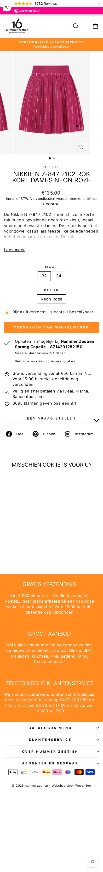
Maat (51, 267)
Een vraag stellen (51, 418)
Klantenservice (50, 739)
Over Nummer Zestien (50, 751)
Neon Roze (52, 299)
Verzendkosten (42, 198)
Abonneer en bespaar (50, 763)
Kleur (51, 290)
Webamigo (83, 785)
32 (44, 275)
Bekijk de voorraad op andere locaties (45, 361)
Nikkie (51, 167)
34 (59, 275)
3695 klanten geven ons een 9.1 (44, 403)
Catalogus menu (50, 728)
